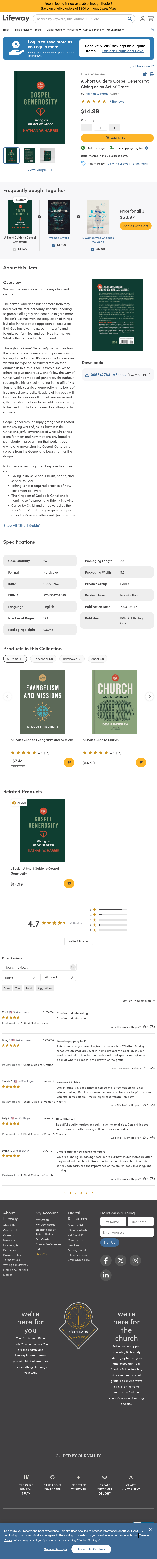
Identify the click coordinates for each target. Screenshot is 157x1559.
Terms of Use (11, 1260)
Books (38, 29)
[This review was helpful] (144, 1027)
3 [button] (81, 1193)
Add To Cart (120, 138)
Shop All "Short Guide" (21, 525)
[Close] (150, 1529)
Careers (8, 1235)
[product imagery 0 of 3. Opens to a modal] (39, 107)
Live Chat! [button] (43, 1254)
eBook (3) (97, 659)
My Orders (42, 1219)
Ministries (72, 29)
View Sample (37, 169)
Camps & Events (92, 29)
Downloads (75, 1240)
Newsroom (10, 1240)
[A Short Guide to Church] (114, 702)
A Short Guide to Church (101, 739)
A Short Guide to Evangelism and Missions (42, 739)
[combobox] (84, 18)
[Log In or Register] (142, 18)
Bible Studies (22, 29)
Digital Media (54, 29)
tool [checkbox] (17, 988)
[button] (110, 910)
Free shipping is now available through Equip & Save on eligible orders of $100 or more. (78, 6)
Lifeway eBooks (78, 1255)
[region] (78, 1541)
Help (39, 1249)
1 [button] (70, 1193)
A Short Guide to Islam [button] (35, 1023)
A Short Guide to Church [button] (37, 1175)
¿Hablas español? (142, 66)
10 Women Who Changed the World (98, 239)
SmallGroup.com (79, 1260)
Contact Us (10, 1230)
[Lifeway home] (16, 18)
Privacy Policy (12, 1255)
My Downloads (45, 1224)
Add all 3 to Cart (135, 225)
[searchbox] (35, 967)
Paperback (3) (43, 659)
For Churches (114, 29)
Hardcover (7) (72, 659)
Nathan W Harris (97, 93)
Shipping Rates (46, 1229)
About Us (9, 1225)
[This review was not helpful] (151, 1027)
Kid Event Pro (76, 1235)
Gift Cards (42, 1239)
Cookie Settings (55, 1549)
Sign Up (110, 1242)
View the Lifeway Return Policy (128, 163)
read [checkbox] (29, 988)
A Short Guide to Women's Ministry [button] (43, 1101)
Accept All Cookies (91, 1549)
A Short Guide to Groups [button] (37, 1064)
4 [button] (86, 1193)
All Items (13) (15, 659)
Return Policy (44, 1234)
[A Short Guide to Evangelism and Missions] (42, 702)
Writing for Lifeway (15, 1265)
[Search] (129, 18)
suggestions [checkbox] (44, 988)
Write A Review (79, 941)
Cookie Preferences (48, 1244)
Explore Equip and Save (123, 50)
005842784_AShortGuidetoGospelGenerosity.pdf (108, 374)
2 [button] (75, 1193)
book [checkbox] (7, 988)
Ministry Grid (76, 1225)
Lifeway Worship (78, 1230)
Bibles (6, 29)
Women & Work (59, 237)
